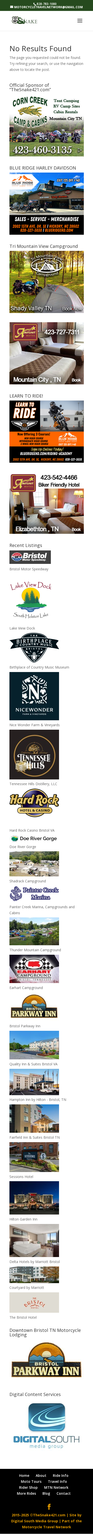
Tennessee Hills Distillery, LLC (33, 783)
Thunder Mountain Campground (35, 949)
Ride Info (60, 1475)
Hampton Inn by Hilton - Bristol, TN (37, 1099)
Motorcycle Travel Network (46, 1527)
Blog (46, 1493)
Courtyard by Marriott (26, 1287)
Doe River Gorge (22, 846)
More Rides (26, 1493)
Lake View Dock (22, 628)
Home (24, 1475)
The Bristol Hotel (23, 1317)
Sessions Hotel (21, 1176)
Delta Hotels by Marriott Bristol (34, 1261)
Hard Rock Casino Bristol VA (32, 830)
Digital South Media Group (34, 1521)
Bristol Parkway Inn (24, 1026)
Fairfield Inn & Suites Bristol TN (34, 1137)
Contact (64, 1493)
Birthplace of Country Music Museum (39, 667)
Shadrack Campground (27, 881)
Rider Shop (28, 1487)
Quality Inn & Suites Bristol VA (33, 1064)
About (41, 1475)
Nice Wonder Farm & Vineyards (34, 724)
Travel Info (57, 1481)
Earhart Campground (26, 987)
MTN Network (56, 1487)
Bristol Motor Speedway (28, 569)
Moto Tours (31, 1481)
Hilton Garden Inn (23, 1219)
